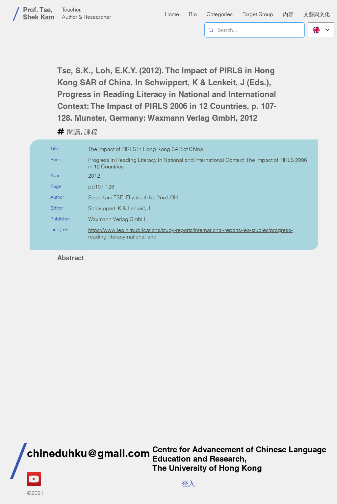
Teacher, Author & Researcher (86, 13)
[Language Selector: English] (321, 29)
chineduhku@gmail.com (88, 453)
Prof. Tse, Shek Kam (39, 13)
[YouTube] (34, 479)
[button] (288, 14)
